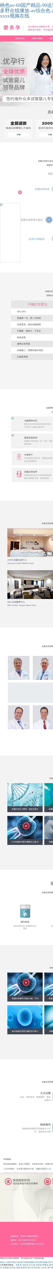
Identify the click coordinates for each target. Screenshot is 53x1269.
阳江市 (30, 1268)
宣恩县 (38, 1265)
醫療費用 (45, 1124)
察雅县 (45, 1265)
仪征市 (25, 1265)
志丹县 (12, 1268)
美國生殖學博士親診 (32, 220)
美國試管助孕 (42, 189)
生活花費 (45, 1093)
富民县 (18, 1265)
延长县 (37, 1268)
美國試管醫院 (37, 38)
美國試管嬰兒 (32, 1236)
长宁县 (32, 1265)
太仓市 (44, 1268)
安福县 (6, 1268)
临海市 (24, 1268)
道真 (18, 1268)
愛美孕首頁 (20, 38)
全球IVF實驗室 (37, 239)
